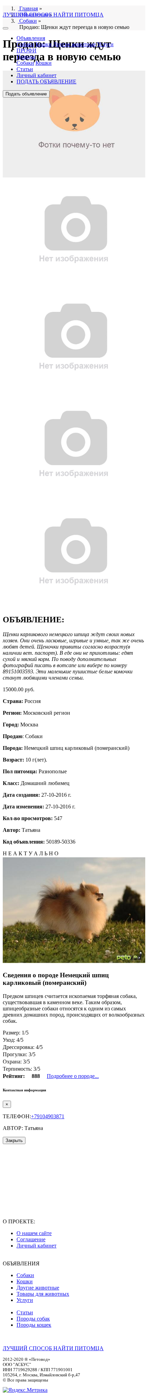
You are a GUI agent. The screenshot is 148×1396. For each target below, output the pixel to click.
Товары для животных (43, 1294)
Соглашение (31, 1239)
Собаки (25, 44)
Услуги (105, 44)
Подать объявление (26, 93)
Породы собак (33, 1319)
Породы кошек (34, 1325)
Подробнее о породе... (73, 1076)
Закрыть (14, 1140)
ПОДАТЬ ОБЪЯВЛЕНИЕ (46, 81)
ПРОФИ (26, 50)
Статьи (25, 69)
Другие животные (74, 44)
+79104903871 (47, 1116)
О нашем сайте (34, 1233)
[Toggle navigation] (5, 28)
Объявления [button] (31, 38)
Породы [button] (26, 57)
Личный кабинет (36, 75)
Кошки (43, 44)
